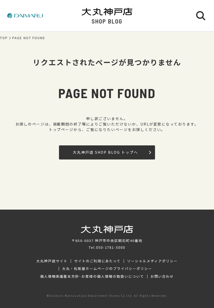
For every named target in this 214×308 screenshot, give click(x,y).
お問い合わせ (162, 276)
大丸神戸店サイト (52, 261)
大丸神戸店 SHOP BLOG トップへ (105, 152)
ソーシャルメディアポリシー (152, 261)
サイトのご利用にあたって (97, 261)
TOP (4, 38)
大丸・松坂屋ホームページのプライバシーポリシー (107, 268)
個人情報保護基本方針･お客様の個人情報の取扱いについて (92, 276)
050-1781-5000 (110, 247)
